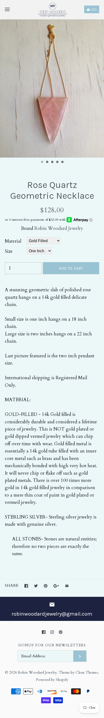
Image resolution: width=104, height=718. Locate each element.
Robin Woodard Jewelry (58, 228)
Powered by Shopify (52, 679)
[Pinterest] (60, 632)
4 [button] (57, 162)
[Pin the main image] (45, 586)
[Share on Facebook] (26, 586)
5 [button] (62, 162)
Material (13, 241)
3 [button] (52, 162)
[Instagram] (52, 632)
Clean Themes (86, 672)
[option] (52, 89)
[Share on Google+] (56, 586)
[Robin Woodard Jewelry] (52, 9)
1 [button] (41, 162)
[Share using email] (67, 586)
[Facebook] (43, 632)
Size (9, 251)
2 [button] (47, 162)
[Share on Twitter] (36, 586)
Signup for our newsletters (52, 645)
